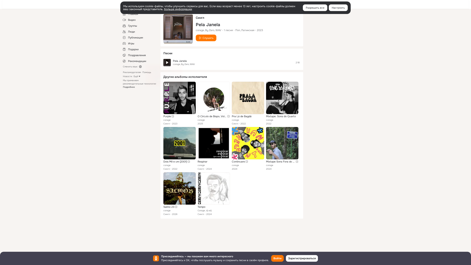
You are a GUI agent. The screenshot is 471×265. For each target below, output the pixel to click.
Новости (127, 76)
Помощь (146, 72)
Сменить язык (130, 66)
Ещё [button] (136, 76)
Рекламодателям (132, 72)
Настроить (338, 7)
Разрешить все (315, 7)
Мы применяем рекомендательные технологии (139, 84)
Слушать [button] (208, 38)
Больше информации (178, 9)
